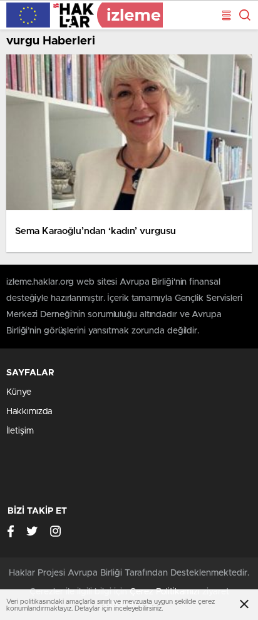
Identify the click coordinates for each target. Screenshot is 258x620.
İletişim (20, 431)
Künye (18, 392)
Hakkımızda (29, 411)
